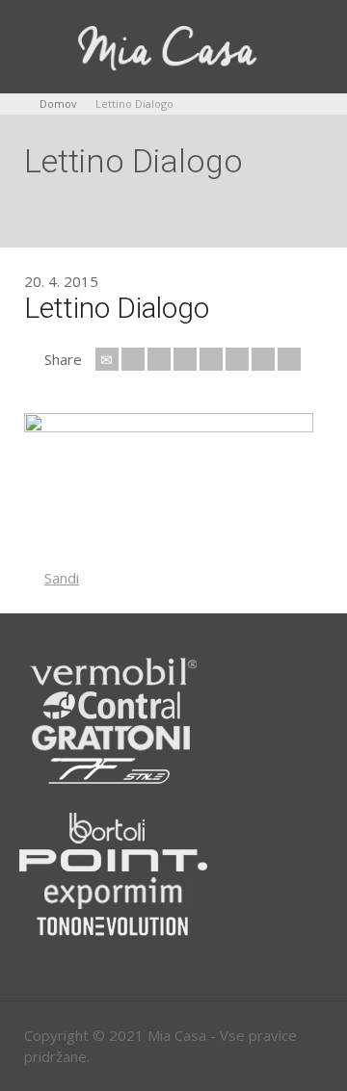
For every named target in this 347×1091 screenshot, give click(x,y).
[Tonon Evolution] (113, 924)
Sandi (61, 577)
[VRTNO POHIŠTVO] (113, 891)
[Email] (107, 359)
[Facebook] (159, 359)
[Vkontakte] (289, 359)
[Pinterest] (211, 359)
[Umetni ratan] (113, 703)
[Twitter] (133, 359)
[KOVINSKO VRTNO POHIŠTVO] (113, 670)
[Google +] (185, 359)
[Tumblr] (237, 359)
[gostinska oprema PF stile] (113, 768)
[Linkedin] (263, 359)
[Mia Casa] (173, 45)
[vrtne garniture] (113, 735)
